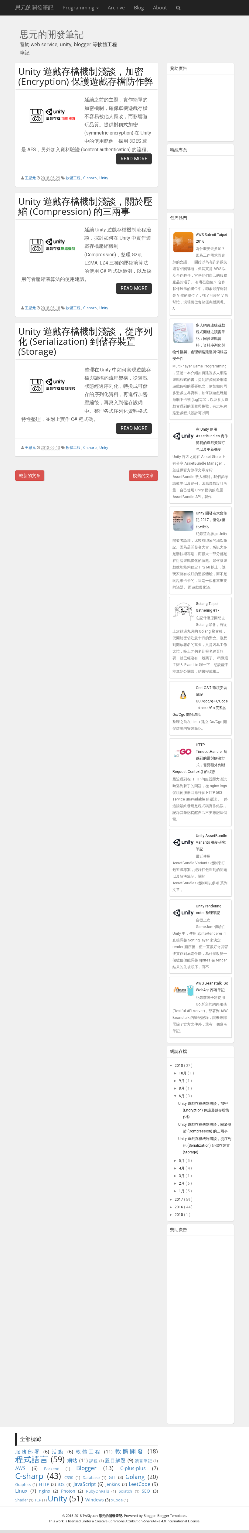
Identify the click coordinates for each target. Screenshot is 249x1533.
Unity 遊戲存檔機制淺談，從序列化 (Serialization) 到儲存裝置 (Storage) (85, 341)
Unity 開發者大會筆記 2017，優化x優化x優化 (211, 520)
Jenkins (112, 1484)
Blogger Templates (171, 1515)
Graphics (23, 1484)
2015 (179, 1215)
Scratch (125, 1491)
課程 (93, 1460)
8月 (182, 1088)
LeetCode (139, 1484)
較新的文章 (29, 475)
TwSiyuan (90, 1515)
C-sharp (90, 177)
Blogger (86, 1468)
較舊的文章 (143, 475)
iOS (61, 1484)
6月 (182, 1096)
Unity (103, 177)
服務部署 (28, 1451)
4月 (182, 1168)
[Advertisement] (200, 108)
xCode (117, 1500)
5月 (182, 1161)
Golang (135, 1477)
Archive (116, 7)
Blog (139, 7)
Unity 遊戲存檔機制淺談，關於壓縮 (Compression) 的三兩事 (85, 206)
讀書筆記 (143, 1460)
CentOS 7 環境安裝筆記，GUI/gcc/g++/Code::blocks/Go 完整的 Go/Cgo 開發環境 (200, 701)
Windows (94, 1500)
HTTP (44, 1484)
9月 (182, 1081)
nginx (44, 1491)
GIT (112, 1477)
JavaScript (84, 1484)
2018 (179, 1066)
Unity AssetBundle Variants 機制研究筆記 (211, 842)
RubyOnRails (97, 1491)
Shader (21, 1500)
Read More (134, 159)
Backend (52, 1468)
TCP (37, 1500)
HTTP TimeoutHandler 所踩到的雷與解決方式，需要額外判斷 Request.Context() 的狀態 (199, 758)
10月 (183, 1073)
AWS (20, 1468)
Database (91, 1477)
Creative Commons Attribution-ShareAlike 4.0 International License (147, 1521)
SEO (146, 1491)
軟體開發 (130, 1451)
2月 (182, 1183)
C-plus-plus (133, 1468)
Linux (21, 1490)
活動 (58, 1451)
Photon (68, 1491)
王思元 (30, 177)
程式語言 (31, 1459)
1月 (182, 1191)
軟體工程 (73, 177)
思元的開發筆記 (34, 7)
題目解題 (115, 1460)
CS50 (68, 1477)
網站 (72, 1460)
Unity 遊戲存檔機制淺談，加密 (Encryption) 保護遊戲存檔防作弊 (85, 76)
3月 (182, 1176)
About (160, 7)
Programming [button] (79, 7)
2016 (179, 1207)
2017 (179, 1199)
